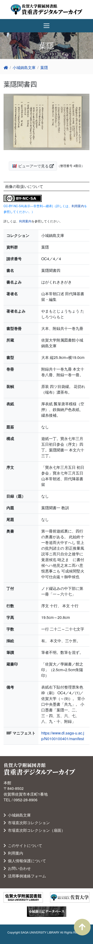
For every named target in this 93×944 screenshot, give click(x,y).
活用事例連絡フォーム (26, 876)
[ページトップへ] (82, 927)
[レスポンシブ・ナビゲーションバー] (46, 25)
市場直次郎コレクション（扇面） (35, 830)
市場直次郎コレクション (28, 822)
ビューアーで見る (33, 166)
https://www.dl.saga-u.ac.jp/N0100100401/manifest (62, 735)
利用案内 (78, 206)
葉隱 (44, 67)
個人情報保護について (26, 860)
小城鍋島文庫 (24, 67)
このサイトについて (24, 845)
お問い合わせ (18, 868)
